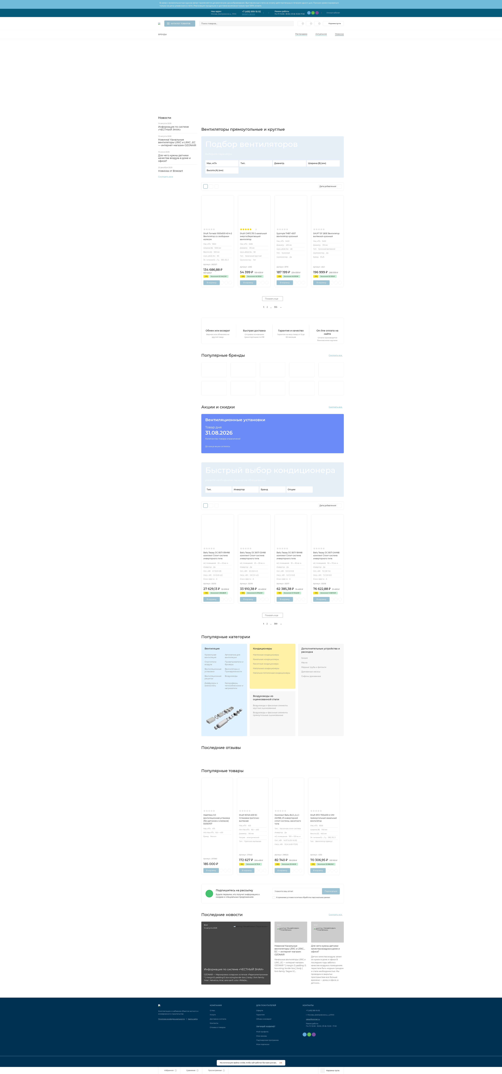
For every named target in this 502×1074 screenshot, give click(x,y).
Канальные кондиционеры (266, 659)
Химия (304, 658)
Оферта (259, 1010)
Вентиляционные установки (213, 670)
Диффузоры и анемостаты (211, 684)
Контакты (214, 1023)
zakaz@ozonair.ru (313, 1019)
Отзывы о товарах (218, 1027)
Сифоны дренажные (311, 676)
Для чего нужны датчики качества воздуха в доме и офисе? (174, 158)
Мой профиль (262, 1032)
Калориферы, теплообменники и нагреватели (234, 685)
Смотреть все (165, 177)
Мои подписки (262, 1044)
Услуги (213, 1015)
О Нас (212, 1010)
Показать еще (272, 299)
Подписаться (331, 891)
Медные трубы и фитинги (313, 667)
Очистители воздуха (210, 663)
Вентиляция (212, 648)
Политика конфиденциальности (171, 1019)
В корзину (211, 282)
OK (280, 1063)
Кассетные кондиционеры (266, 664)
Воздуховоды (231, 676)
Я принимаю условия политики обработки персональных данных (303, 897)
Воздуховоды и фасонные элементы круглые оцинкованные (270, 706)
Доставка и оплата (218, 1019)
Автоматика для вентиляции (232, 656)
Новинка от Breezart (170, 171)
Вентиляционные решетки (213, 677)
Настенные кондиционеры (266, 655)
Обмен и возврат (263, 1019)
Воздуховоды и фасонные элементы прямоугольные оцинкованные (270, 713)
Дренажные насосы (310, 671)
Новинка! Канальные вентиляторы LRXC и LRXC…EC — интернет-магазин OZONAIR (177, 142)
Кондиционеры (262, 648)
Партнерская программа (267, 1040)
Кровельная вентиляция (210, 656)
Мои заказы (261, 1036)
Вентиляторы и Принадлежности (233, 670)
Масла (304, 662)
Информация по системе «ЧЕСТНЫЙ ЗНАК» (173, 128)
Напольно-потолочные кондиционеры (271, 673)
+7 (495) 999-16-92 (251, 11)
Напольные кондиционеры (266, 668)
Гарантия (260, 1015)
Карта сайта (193, 1019)
